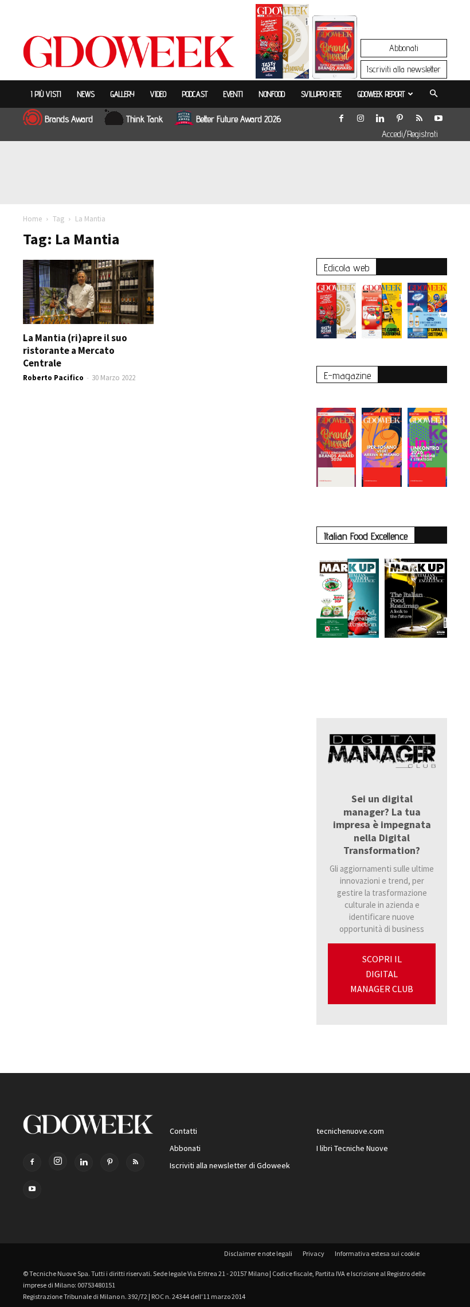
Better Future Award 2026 (238, 119)
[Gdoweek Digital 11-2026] (335, 62)
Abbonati (403, 47)
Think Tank (144, 119)
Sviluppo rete (321, 94)
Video (158, 94)
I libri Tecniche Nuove (352, 1148)
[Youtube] (438, 116)
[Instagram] (360, 116)
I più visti (46, 94)
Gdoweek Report (381, 94)
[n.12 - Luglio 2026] (282, 44)
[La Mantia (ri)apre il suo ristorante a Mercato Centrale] (88, 292)
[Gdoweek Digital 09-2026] (427, 442)
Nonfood (272, 94)
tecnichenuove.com (350, 1131)
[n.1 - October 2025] (347, 600)
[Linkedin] (380, 116)
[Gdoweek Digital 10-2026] (381, 442)
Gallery (122, 94)
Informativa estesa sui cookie (377, 1253)
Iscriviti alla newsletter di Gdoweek (230, 1165)
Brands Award (69, 119)
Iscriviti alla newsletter (404, 69)
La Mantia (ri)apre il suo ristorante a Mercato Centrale (75, 350)
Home (32, 219)
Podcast (194, 94)
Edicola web (346, 268)
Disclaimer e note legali (258, 1253)
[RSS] (419, 116)
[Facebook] (341, 116)
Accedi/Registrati (410, 133)
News (86, 94)
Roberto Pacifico (53, 378)
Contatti (183, 1131)
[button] (433, 94)
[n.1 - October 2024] (416, 600)
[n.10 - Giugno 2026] (427, 313)
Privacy (313, 1253)
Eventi (233, 94)
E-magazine (347, 375)
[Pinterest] (399, 116)
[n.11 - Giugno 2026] (381, 313)
